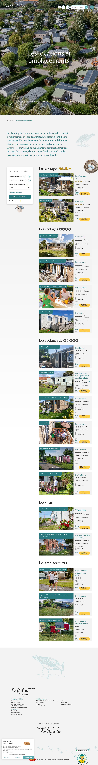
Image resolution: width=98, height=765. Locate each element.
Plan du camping (40, 702)
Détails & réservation (84, 194)
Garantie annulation (66, 704)
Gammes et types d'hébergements (17, 184)
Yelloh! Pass (64, 701)
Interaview (66, 759)
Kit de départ (64, 702)
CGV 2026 (38, 704)
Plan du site (14, 711)
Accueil (11, 120)
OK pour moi (28, 757)
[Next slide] (70, 185)
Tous (11, 187)
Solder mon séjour (79, 10)
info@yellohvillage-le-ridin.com (19, 707)
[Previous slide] (42, 185)
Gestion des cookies (16, 714)
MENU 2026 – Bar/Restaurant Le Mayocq (46, 701)
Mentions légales (15, 712)
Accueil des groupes (14, 200)
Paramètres (17, 757)
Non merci (6, 757)
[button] (49, 219)
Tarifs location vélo (41, 706)
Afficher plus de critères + (15, 192)
